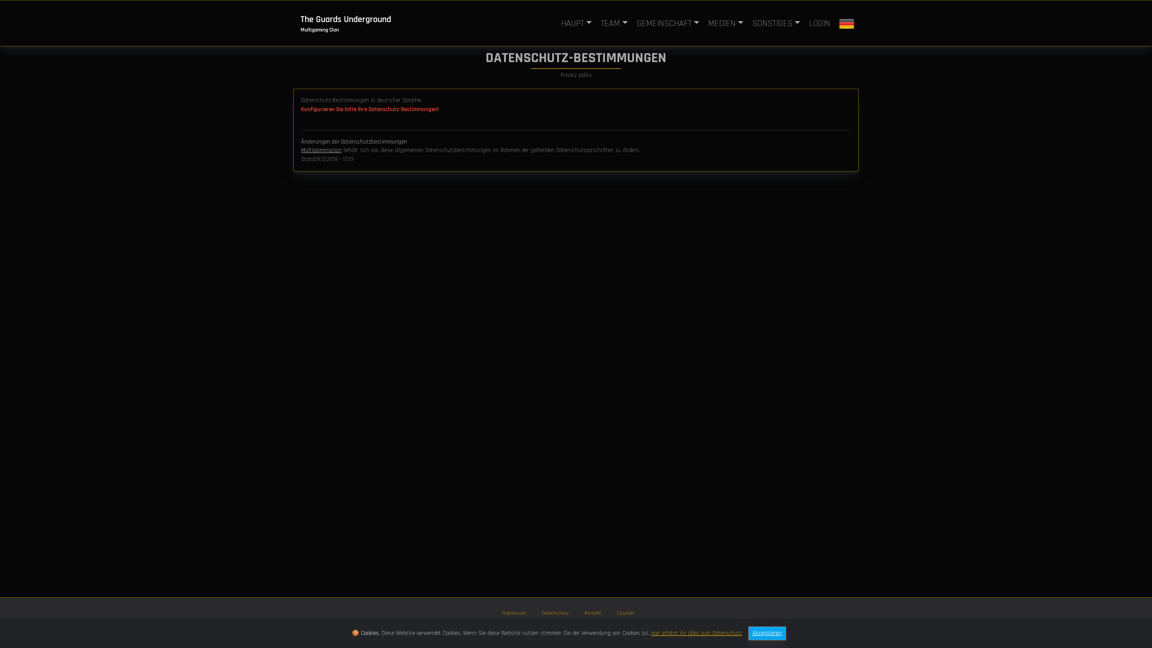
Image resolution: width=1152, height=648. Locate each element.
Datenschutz (555, 613)
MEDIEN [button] (722, 23)
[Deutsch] (846, 23)
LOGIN (819, 23)
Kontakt (593, 613)
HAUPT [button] (572, 23)
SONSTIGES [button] (772, 23)
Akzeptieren (767, 633)
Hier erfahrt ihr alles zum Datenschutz (696, 633)
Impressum (514, 613)
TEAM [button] (610, 23)
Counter (625, 613)
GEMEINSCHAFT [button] (664, 23)
